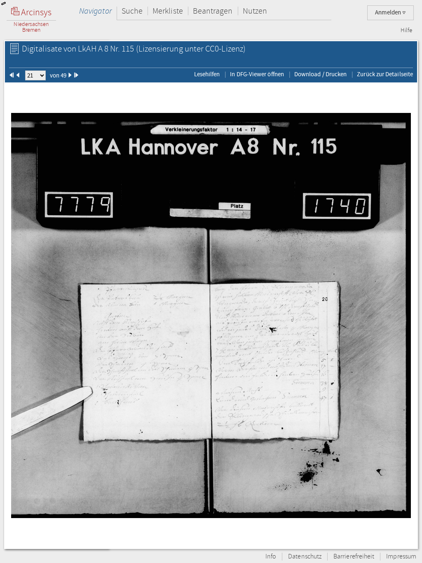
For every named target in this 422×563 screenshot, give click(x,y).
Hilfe (406, 30)
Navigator (95, 11)
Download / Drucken (320, 74)
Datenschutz (304, 557)
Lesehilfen (207, 74)
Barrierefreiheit (353, 557)
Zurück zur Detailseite (385, 74)
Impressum (401, 557)
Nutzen (255, 11)
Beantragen (213, 11)
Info (270, 557)
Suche (132, 11)
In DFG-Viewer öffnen (257, 74)
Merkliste (167, 11)
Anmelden (388, 12)
